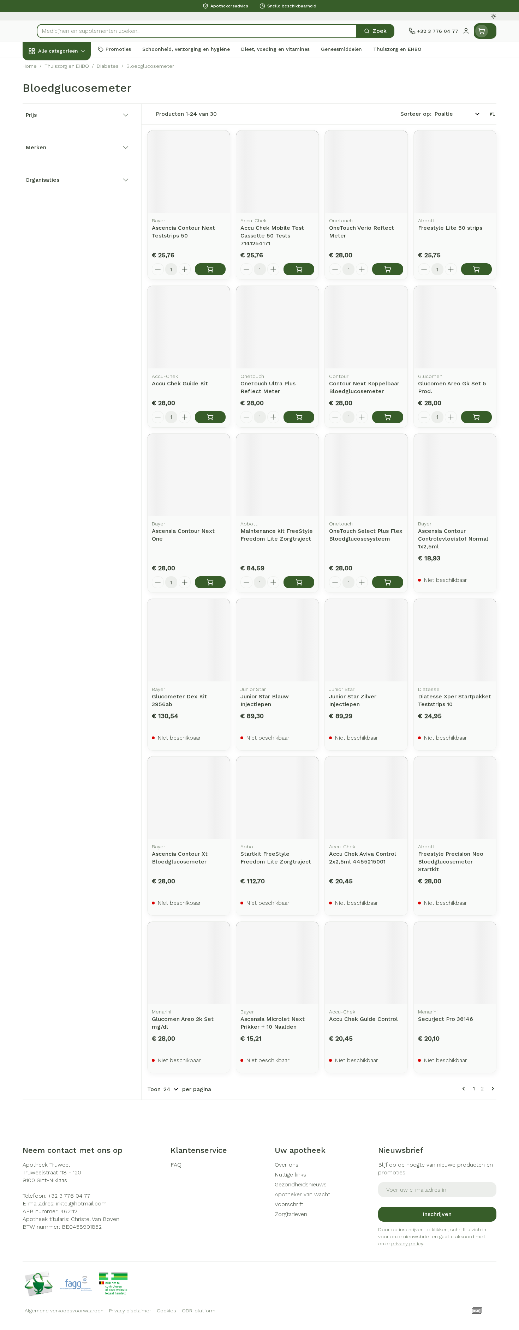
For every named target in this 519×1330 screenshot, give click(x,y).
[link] (465, 1088)
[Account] (466, 31)
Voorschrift (289, 1204)
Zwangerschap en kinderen (67, 140)
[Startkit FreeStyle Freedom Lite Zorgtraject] (277, 798)
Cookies (166, 1310)
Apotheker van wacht (302, 1194)
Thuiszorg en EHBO (67, 200)
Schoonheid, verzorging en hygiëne (67, 89)
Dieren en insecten (67, 219)
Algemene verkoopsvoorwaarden (64, 1310)
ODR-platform (198, 1310)
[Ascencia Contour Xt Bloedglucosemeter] (189, 798)
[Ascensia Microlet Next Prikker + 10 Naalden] (277, 963)
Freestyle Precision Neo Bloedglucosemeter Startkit (450, 861)
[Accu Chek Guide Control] (366, 963)
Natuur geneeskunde (67, 181)
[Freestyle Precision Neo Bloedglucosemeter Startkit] (455, 798)
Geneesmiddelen (67, 238)
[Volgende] (491, 1088)
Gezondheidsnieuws (301, 1184)
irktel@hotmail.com (81, 1203)
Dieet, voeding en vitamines (67, 114)
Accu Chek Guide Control (363, 1019)
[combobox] (197, 31)
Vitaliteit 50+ (67, 162)
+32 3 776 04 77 (69, 1195)
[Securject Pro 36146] (455, 963)
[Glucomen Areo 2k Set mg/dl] (189, 963)
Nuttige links (290, 1174)
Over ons (286, 1164)
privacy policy (407, 1243)
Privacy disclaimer (130, 1310)
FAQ (176, 1164)
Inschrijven (437, 1214)
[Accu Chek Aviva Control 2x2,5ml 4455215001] (366, 798)
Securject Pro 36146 (445, 1019)
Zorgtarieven (291, 1214)
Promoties (42, 67)
